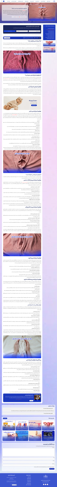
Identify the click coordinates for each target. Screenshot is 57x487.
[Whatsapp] (45, 484)
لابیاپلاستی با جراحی (25, 182)
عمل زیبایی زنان (32, 1)
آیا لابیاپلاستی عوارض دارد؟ (51, 28)
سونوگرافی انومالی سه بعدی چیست (48, 437)
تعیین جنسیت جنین (13, 1)
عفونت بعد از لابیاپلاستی (7, 78)
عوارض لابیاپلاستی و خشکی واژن (50, 34)
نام (54, 457)
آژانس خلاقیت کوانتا (14, 484)
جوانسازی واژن (26, 1)
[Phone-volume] (47, 484)
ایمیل (54, 460)
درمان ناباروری (48, 1)
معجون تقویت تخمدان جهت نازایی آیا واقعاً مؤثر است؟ (49, 51)
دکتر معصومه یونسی (38, 34)
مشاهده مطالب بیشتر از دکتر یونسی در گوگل (31, 38)
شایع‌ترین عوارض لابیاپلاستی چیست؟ (48, 413)
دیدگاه (53, 447)
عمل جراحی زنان (37, 1)
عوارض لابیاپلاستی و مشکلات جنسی (49, 33)
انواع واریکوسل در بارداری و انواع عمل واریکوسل (22, 427)
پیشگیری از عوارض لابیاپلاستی (50, 38)
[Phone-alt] (3, 1)
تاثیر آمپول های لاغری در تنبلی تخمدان (35, 437)
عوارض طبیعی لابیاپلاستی (51, 31)
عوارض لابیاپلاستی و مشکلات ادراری (50, 37)
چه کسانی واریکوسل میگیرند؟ (8, 437)
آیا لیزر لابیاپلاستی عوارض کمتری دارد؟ (48, 408)
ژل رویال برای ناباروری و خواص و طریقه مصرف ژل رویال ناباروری (9, 427)
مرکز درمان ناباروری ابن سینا (22, 437)
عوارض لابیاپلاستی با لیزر (51, 32)
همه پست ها (31, 400)
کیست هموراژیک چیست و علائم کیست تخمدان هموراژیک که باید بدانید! (49, 45)
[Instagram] (43, 484)
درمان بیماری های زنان (20, 1)
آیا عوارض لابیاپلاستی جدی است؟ (50, 29)
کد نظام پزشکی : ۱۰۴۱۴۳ (18, 399)
